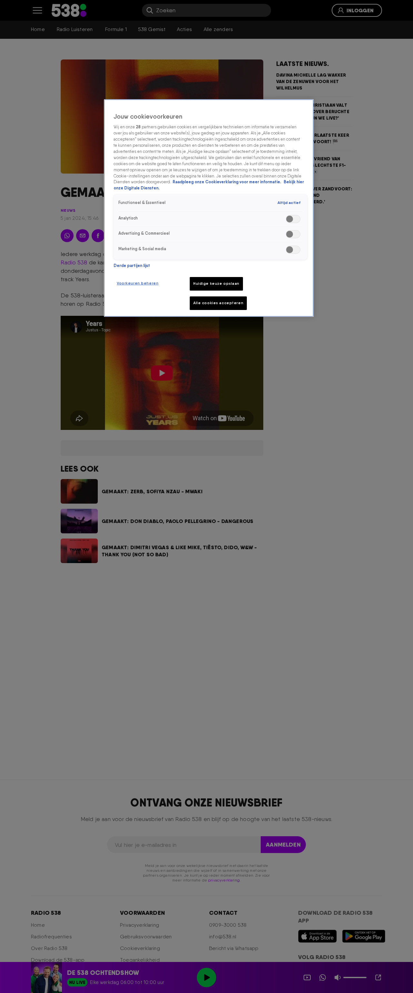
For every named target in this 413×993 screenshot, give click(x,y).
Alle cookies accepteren (218, 303)
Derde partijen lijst (132, 265)
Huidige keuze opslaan (216, 283)
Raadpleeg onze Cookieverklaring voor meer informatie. (227, 182)
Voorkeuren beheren (137, 283)
